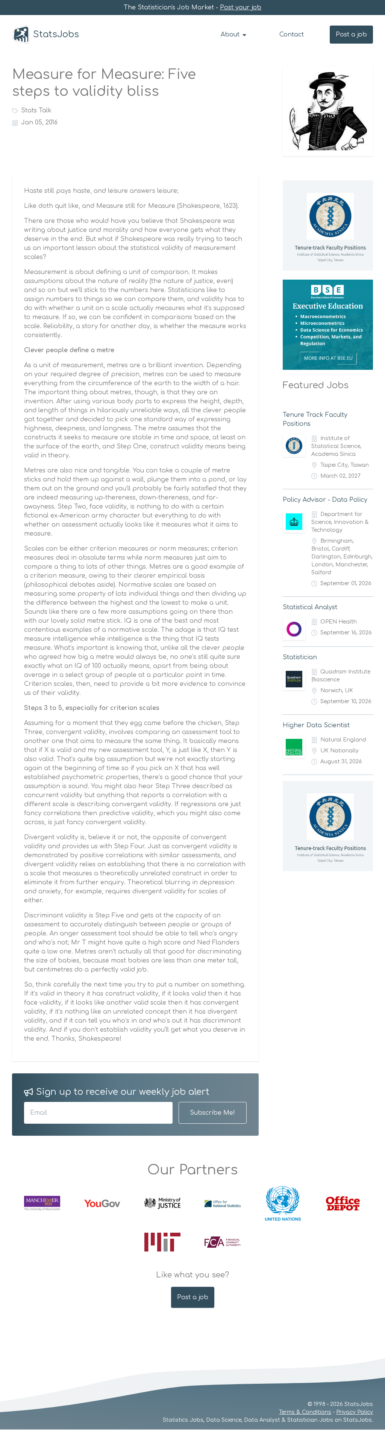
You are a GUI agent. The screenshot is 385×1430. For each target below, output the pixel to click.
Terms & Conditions (305, 1412)
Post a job (351, 34)
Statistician (300, 657)
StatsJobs (56, 34)
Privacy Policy (354, 1412)
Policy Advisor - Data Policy (325, 499)
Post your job (240, 7)
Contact (291, 34)
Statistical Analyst (310, 607)
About (231, 34)
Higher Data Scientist (316, 725)
